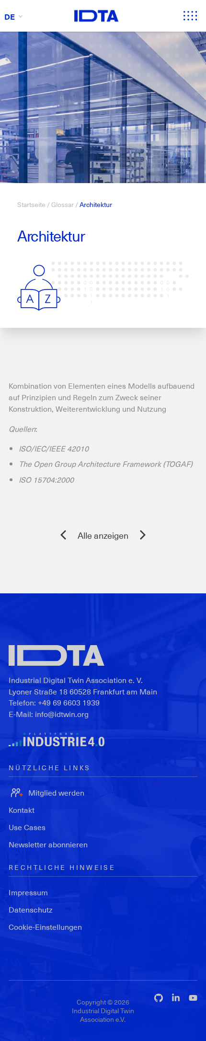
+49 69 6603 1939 (69, 702)
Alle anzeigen (103, 535)
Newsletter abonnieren (48, 844)
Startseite (31, 204)
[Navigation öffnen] (190, 15)
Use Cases (27, 827)
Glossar (62, 204)
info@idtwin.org (62, 713)
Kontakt (21, 809)
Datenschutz (31, 909)
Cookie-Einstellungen (45, 926)
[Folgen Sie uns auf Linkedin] (176, 998)
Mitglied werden (56, 792)
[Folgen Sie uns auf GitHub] (158, 998)
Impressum (28, 892)
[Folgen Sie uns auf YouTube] (193, 998)
